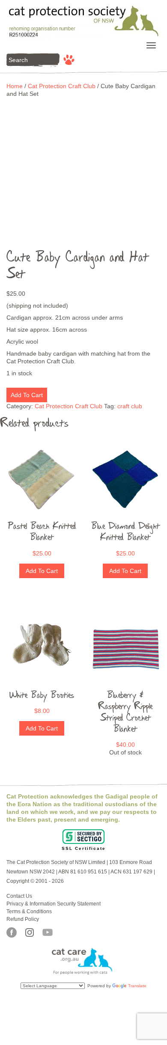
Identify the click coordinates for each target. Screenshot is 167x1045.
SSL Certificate (84, 848)
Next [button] (147, 171)
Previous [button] (20, 171)
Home (14, 86)
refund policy (22, 919)
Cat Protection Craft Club (61, 86)
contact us (19, 896)
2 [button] (90, 243)
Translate (137, 985)
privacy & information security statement (53, 904)
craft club (129, 406)
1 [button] (77, 243)
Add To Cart (27, 395)
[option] (83, 168)
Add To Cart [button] (42, 570)
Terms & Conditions (29, 911)
